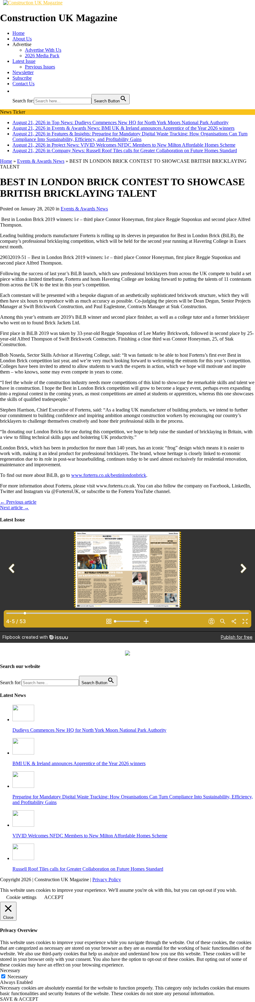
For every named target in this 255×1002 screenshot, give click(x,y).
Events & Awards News (84, 208)
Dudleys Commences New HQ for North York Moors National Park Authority (89, 730)
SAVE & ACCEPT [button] (19, 999)
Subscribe (22, 78)
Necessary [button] (10, 970)
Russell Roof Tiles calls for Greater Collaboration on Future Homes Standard (87, 869)
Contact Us (23, 83)
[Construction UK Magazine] (33, 2)
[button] (15, 91)
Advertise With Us (43, 50)
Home (18, 33)
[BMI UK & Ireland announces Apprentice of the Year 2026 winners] (23, 752)
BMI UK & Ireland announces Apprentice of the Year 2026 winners (79, 763)
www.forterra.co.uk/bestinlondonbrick (108, 475)
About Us (22, 38)
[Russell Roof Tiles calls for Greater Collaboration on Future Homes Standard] (23, 858)
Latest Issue (23, 61)
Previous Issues (40, 66)
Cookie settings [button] (21, 897)
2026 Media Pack (42, 55)
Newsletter (23, 72)
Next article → (14, 507)
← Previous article (18, 502)
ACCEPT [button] (54, 897)
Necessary (17, 976)
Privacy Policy (106, 879)
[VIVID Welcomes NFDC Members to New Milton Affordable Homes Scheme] (23, 825)
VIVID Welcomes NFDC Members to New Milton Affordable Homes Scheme (89, 835)
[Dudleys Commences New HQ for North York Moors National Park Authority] (23, 719)
